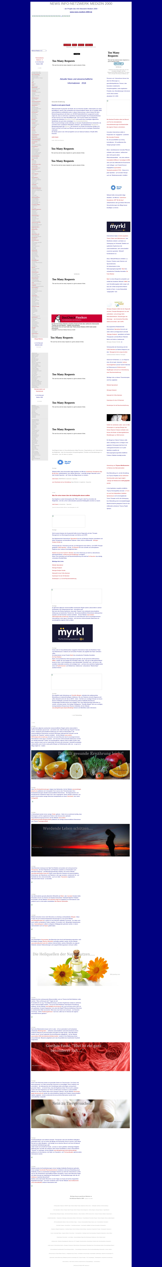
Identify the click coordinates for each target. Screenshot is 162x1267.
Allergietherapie (34, 353)
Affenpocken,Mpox (35, 76)
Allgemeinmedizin (35, 86)
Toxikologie (34, 314)
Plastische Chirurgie (35, 256)
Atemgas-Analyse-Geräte (114, 342)
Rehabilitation (34, 269)
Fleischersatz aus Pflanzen (36, 145)
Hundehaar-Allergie (35, 368)
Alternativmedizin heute (36, 88)
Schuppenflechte (35, 289)
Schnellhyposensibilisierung (36, 281)
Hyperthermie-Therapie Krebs (37, 190)
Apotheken (33, 94)
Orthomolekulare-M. (35, 436)
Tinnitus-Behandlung (35, 452)
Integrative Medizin (35, 199)
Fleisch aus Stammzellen (36, 144)
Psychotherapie (34, 266)
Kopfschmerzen (34, 210)
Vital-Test (33, 457)
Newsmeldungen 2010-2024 (36, 242)
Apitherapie (34, 357)
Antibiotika (33, 93)
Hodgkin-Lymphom (35, 183)
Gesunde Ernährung (35, 419)
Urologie (33, 320)
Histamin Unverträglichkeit (36, 179)
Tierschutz (33, 307)
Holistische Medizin (35, 424)
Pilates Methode (34, 254)
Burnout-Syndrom (35, 413)
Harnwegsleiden (34, 165)
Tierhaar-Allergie (34, 386)
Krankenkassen (34, 214)
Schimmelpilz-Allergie (35, 380)
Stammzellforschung (35, 300)
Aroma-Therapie (34, 408)
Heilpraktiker (34, 170)
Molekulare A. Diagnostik (36, 376)
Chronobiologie (34, 125)
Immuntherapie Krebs (35, 430)
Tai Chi (33, 450)
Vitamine (33, 330)
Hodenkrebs (34, 182)
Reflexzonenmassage (35, 268)
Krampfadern (34, 211)
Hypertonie (34, 191)
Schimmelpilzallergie (35, 280)
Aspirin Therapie (34, 99)
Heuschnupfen (34, 367)
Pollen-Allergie (34, 379)
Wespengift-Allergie (35, 387)
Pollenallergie (34, 259)
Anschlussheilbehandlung (36, 92)
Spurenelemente (34, 299)
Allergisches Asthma (35, 354)
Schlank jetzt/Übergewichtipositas (38, 286)
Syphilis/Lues (34, 305)
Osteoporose (34, 247)
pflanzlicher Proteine (70, 119)
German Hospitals (35, 151)
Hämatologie (34, 160)
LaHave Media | (109, 1233)
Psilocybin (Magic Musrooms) (37, 262)
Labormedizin (34, 217)
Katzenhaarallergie (35, 203)
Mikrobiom (33, 231)
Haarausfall (34, 163)
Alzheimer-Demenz (35, 89)
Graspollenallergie (35, 158)
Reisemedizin (34, 270)
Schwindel (33, 293)
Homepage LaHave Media (36, 73)
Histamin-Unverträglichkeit (36, 171)
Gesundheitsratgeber (35, 154)
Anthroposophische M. (36, 407)
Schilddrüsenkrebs (35, 279)
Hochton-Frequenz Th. (36, 423)
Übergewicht (94, 124)
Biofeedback (34, 412)
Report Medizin (34, 273)
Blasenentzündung (35, 114)
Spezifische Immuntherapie (36, 383)
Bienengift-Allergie (35, 360)
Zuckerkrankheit (34, 337)
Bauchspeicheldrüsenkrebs (36, 108)
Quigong (33, 444)
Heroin (33, 176)
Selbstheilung (34, 294)
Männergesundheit (35, 223)
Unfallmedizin (34, 319)
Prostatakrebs (34, 261)
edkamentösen (112, 354)
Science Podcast (35, 288)
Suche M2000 (67, 44)
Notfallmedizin (34, 243)
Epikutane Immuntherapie (36, 138)
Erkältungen (34, 417)
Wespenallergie (34, 332)
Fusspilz (33, 147)
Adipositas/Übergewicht (36, 75)
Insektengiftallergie (35, 198)
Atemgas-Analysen (35, 102)
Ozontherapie (34, 439)
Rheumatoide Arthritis (35, 276)
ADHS (33, 79)
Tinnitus (33, 312)
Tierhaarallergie (34, 311)
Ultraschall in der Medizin (36, 318)
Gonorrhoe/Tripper (35, 157)
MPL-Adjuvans (34, 375)
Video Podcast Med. (35, 326)
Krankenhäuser (35, 212)
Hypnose (33, 192)
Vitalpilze (33, 456)
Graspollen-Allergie (35, 363)
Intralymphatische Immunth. (37, 370)
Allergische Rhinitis (35, 355)
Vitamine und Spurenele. (36, 458)
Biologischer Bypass (35, 111)
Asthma (33, 100)
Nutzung (74, 44)
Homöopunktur (34, 185)
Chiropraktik (34, 126)
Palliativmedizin (34, 249)
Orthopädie (34, 244)
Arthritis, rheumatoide (35, 95)
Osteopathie (34, 248)
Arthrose (33, 96)
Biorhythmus (34, 113)
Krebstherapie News (35, 216)
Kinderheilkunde (34, 205)
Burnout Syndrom (35, 120)
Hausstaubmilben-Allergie (36, 366)
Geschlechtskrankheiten (36, 153)
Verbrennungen (34, 324)
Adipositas (62, 1205)
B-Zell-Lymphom (34, 121)
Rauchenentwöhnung (35, 445)
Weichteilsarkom (35, 331)
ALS (32, 80)
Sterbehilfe (33, 301)
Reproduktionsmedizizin (36, 274)
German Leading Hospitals (36, 152)
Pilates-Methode (34, 443)
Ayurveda (33, 106)
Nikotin (33, 241)
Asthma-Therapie (120, 354)
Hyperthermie (34, 427)
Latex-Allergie (34, 373)
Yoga (32, 334)
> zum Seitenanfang (77, 715)
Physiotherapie (34, 253)
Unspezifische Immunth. (36, 455)
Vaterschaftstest (34, 321)
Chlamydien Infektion (35, 124)
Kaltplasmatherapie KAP (36, 202)
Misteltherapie (34, 433)
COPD (33, 128)
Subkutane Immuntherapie (36, 382)
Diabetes (33, 133)
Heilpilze (33, 172)
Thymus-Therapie (35, 451)
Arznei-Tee (33, 410)
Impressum (81, 44)
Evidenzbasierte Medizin (36, 140)
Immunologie (34, 195)
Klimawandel (34, 208)
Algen (70, 1205)
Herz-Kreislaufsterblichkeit (80, 121)
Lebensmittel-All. (35, 374)
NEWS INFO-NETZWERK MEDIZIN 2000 (81, 3)
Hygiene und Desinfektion (36, 189)
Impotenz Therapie (35, 196)
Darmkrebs (34, 131)
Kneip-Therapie (34, 432)
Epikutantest (34, 361)
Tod (32, 313)
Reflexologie (34, 446)
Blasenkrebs (34, 115)
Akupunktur (34, 83)
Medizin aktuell (34, 228)
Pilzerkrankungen (35, 255)
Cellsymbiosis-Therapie (36, 414)
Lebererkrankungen (35, 218)
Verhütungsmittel (35, 325)
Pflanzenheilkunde (35, 440)
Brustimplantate (34, 118)
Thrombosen (34, 308)
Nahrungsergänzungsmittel (36, 236)
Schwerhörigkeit (34, 292)
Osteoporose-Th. (35, 437)
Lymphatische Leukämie (36, 221)
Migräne (33, 230)
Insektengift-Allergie (35, 369)
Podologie (33, 257)
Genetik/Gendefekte (35, 150)
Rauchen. (67, 126)
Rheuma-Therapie (35, 275)
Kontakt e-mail (89, 44)
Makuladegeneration (35, 406)
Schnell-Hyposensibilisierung (37, 381)
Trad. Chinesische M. (35, 453)
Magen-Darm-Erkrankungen (37, 224)
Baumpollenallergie (35, 107)
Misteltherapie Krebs (35, 235)
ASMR (33, 81)
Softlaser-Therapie (35, 449)
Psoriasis (33, 263)
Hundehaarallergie (35, 186)
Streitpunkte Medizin (35, 302)
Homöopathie (34, 425)
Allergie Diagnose (35, 356)
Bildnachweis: (69, 47)
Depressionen (34, 132)
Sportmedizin (34, 298)
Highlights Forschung (35, 178)
